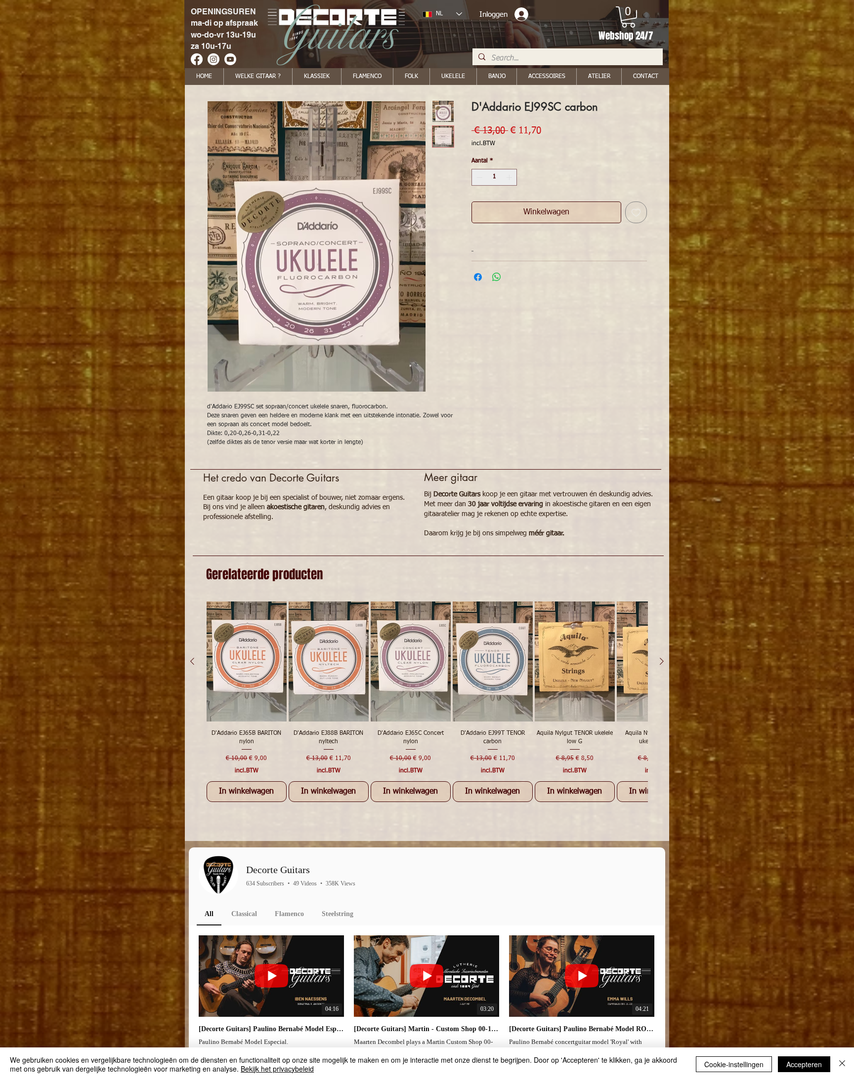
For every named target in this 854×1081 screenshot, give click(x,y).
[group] (427, 701)
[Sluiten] (842, 1064)
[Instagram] (213, 59)
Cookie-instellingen (734, 1064)
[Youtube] (230, 59)
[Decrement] (478, 177)
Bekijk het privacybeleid (277, 1069)
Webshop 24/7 (625, 35)
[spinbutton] (494, 177)
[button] (628, 17)
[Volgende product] (662, 661)
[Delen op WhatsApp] (497, 277)
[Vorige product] (192, 661)
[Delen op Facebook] (478, 277)
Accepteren (804, 1064)
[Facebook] (197, 59)
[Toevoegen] (636, 212)
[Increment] (510, 177)
